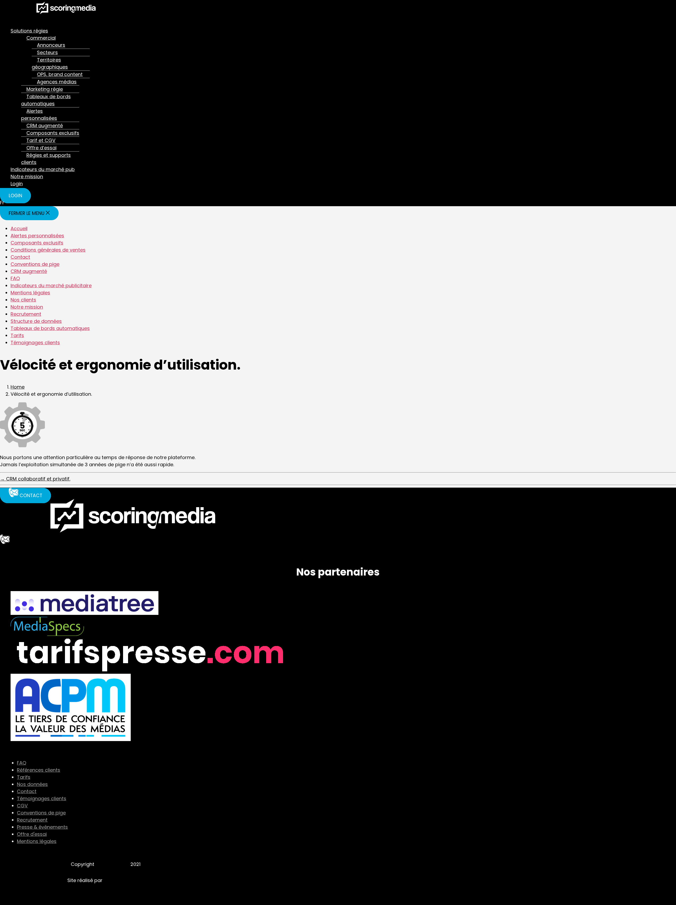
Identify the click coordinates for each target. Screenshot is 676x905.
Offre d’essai (41, 147)
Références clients (38, 770)
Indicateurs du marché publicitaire (51, 285)
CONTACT (11, 549)
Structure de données (36, 321)
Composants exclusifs (52, 133)
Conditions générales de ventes (48, 250)
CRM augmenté (44, 125)
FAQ (15, 278)
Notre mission (27, 176)
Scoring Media (112, 864)
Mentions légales (30, 292)
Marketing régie (44, 89)
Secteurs (47, 52)
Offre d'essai (32, 834)
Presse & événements (42, 827)
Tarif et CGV (40, 140)
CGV (22, 805)
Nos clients (23, 299)
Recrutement (26, 314)
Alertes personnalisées (39, 114)
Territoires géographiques (50, 63)
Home (18, 387)
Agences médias (57, 81)
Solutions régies (29, 30)
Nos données (32, 784)
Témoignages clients (35, 342)
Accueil (19, 228)
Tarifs (17, 335)
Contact (20, 257)
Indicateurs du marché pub (43, 169)
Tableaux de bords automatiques (46, 100)
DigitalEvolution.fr (124, 880)
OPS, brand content (60, 74)
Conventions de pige (35, 264)
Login (17, 183)
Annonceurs (51, 45)
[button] (186, 20)
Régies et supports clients (46, 159)
